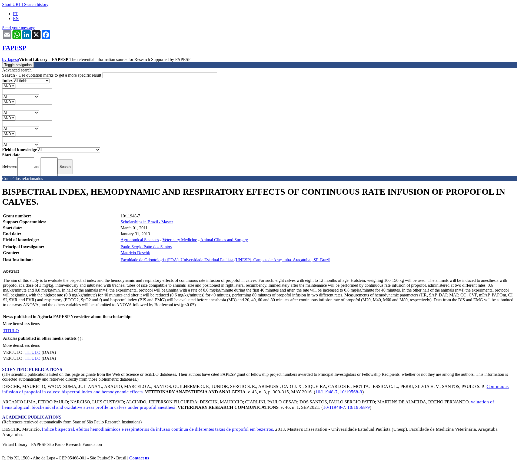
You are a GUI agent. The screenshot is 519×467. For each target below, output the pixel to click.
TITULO (11, 330)
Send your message (18, 27)
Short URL (11, 4)
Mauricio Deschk (135, 252)
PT (15, 13)
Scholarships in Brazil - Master (147, 222)
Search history (36, 4)
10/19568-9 (351, 391)
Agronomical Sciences (140, 239)
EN (16, 18)
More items (12, 323)
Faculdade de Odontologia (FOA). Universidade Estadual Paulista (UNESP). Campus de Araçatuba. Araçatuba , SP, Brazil (225, 259)
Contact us (139, 458)
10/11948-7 (326, 391)
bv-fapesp (10, 59)
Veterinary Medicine (179, 239)
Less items (31, 323)
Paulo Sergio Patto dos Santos (146, 246)
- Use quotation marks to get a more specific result (52, 75)
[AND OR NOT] (8, 85)
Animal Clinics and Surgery (224, 239)
